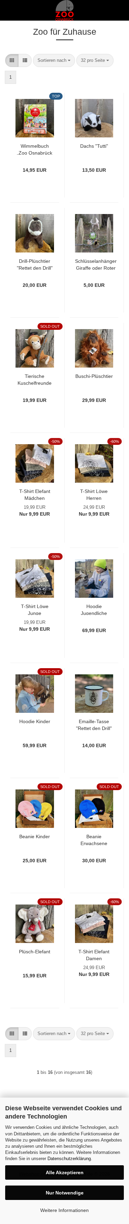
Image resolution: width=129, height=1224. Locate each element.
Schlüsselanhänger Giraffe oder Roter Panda (96, 264)
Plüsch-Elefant (34, 951)
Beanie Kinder (34, 836)
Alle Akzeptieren (65, 1172)
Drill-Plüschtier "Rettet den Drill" (35, 264)
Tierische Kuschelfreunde (35, 379)
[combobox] (54, 60)
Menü (10, 10)
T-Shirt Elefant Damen (93, 954)
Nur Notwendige (65, 1192)
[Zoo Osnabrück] (64, 10)
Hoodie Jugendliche (94, 609)
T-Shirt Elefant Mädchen (34, 494)
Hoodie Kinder (34, 721)
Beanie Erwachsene (93, 839)
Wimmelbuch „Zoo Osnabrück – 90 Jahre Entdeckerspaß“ (34, 149)
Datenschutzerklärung (69, 1158)
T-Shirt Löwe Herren (94, 494)
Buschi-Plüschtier (94, 376)
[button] (12, 60)
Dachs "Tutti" (94, 146)
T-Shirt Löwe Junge (35, 609)
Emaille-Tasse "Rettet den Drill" (94, 724)
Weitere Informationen (64, 1210)
